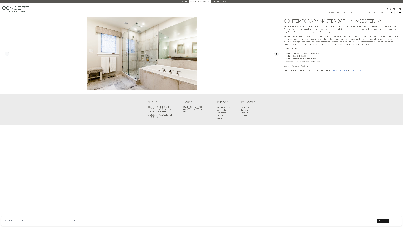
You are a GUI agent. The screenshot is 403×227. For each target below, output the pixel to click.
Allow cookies (383, 221)
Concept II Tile (182, 2)
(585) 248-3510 (394, 9)
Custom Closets (223, 110)
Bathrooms (341, 13)
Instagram (245, 110)
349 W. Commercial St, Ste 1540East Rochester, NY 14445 (159, 110)
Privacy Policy (83, 221)
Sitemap (220, 116)
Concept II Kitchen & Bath (199, 2)
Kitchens (331, 13)
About (374, 13)
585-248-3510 (153, 117)
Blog (368, 13)
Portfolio (351, 13)
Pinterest (244, 113)
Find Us (152, 102)
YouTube (244, 116)
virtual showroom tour (339, 70)
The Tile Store (222, 113)
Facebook (245, 107)
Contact (382, 13)
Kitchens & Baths (223, 107)
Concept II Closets (219, 2)
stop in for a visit (356, 70)
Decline (394, 221)
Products (360, 13)
